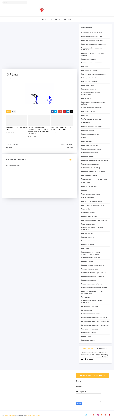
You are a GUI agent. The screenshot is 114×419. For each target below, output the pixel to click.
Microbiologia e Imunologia (93, 205)
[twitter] (86, 415)
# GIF (13, 111)
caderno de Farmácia (90, 329)
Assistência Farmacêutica (92, 33)
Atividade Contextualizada (93, 40)
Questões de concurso (91, 269)
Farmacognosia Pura (91, 153)
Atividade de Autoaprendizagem (94, 44)
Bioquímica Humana (90, 82)
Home (44, 19)
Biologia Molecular (90, 70)
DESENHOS (86, 123)
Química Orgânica (89, 280)
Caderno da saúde (89, 89)
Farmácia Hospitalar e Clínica (94, 171)
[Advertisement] (39, 46)
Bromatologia (88, 85)
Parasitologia (88, 237)
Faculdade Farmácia (90, 145)
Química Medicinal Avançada (93, 276)
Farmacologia (88, 156)
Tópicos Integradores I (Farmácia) (95, 318)
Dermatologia (88, 130)
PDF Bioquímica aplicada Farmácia (95, 220)
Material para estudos (91, 194)
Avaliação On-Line (89, 59)
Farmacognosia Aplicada (92, 149)
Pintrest (86, 248)
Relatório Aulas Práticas (92, 284)
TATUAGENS (87, 297)
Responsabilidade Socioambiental (95, 288)
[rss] (101, 415)
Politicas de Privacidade (61, 19)
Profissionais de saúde (91, 258)
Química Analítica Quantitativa (95, 273)
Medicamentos (88, 198)
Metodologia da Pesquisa (92, 201)
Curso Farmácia (89, 111)
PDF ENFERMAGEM (89, 224)
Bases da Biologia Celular (92, 63)
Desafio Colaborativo (91, 134)
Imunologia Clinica (90, 186)
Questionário (88, 261)
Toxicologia (87, 310)
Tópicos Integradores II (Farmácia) (96, 321)
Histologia (87, 183)
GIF (10, 78)
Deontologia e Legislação (92, 126)
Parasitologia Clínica (91, 241)
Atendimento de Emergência (93, 36)
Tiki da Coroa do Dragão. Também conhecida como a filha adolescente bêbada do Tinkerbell (38, 130)
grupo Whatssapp (89, 332)
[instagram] (98, 415)
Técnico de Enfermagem (91, 314)
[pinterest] (109, 415)
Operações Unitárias (90, 216)
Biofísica (86, 66)
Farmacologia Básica (91, 164)
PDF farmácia (88, 233)
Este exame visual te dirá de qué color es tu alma (61, 128)
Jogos (85, 190)
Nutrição (86, 209)
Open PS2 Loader (89, 213)
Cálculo (86, 115)
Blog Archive (102, 348)
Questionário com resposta (93, 265)
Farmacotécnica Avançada (92, 168)
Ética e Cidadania (89, 340)
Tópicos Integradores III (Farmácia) (96, 325)
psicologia (87, 336)
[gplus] (94, 415)
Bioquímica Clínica (90, 78)
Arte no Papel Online (33, 415)
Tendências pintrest (90, 306)
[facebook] (90, 415)
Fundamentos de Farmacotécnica (95, 179)
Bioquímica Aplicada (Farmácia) (94, 74)
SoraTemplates (10, 415)
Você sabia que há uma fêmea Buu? (16, 128)
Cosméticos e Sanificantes (92, 108)
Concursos (87, 98)
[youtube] (105, 415)
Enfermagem (87, 141)
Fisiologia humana (90, 175)
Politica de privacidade (88, 348)
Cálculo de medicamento (92, 119)
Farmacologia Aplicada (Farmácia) (95, 160)
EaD (84, 138)
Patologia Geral (89, 244)
